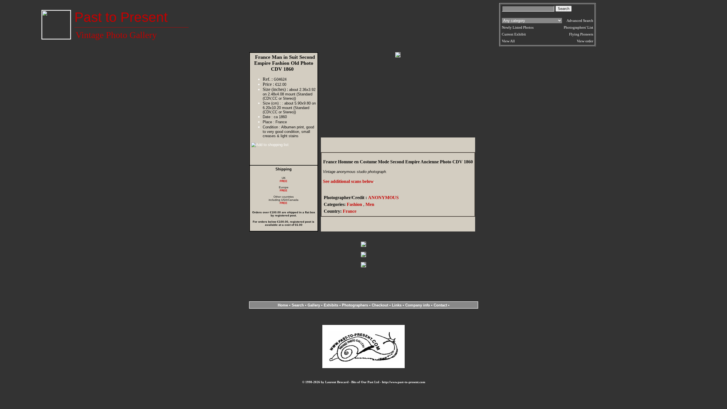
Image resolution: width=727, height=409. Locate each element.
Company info (418, 305)
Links (397, 305)
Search (298, 305)
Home (283, 305)
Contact (440, 305)
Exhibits (331, 305)
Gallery (314, 305)
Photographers (355, 305)
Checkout (380, 305)
